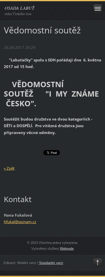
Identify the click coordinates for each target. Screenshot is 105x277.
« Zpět (9, 168)
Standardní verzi (51, 263)
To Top (97, 263)
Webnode (67, 248)
